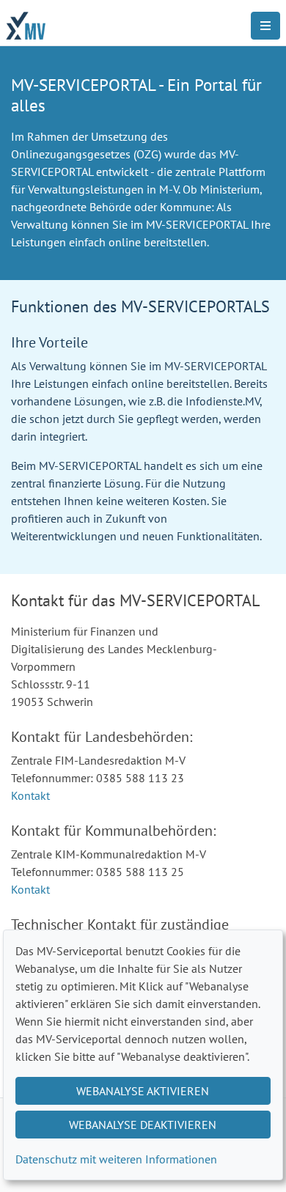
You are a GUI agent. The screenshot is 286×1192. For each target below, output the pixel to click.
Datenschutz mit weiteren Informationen (116, 1159)
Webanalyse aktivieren (142, 1091)
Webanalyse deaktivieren (142, 1124)
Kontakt (30, 795)
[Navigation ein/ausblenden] (265, 26)
